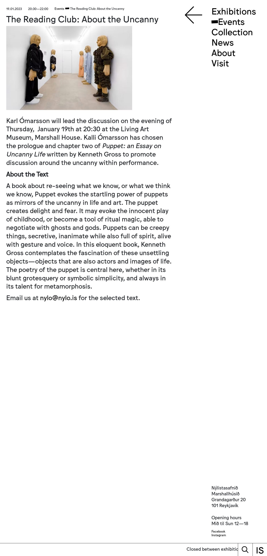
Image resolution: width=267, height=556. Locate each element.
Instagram (218, 535)
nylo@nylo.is (58, 297)
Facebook (218, 531)
